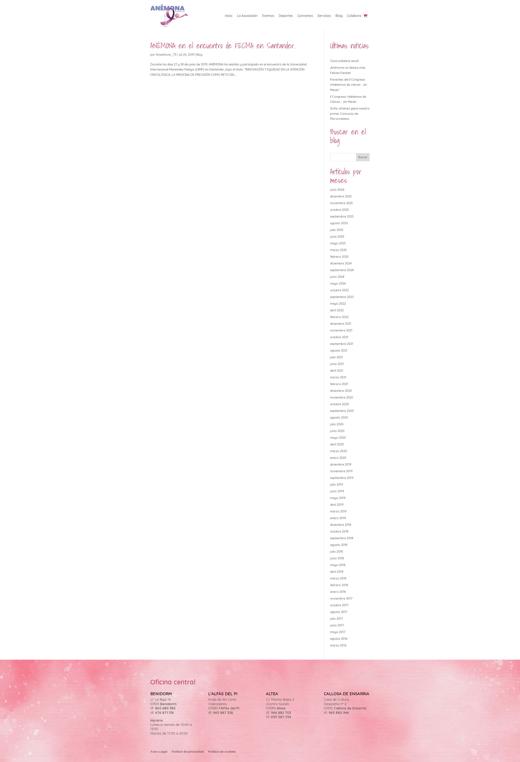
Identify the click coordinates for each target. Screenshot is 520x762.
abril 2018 (336, 572)
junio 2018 (337, 558)
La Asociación (247, 16)
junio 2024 (337, 277)
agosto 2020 (339, 417)
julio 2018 (336, 551)
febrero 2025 (339, 257)
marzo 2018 (338, 578)
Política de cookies (222, 751)
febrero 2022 (339, 317)
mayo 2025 (338, 243)
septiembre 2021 (341, 344)
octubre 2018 (339, 531)
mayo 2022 (338, 303)
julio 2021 (336, 357)
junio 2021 (337, 364)
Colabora (354, 16)
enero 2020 (338, 458)
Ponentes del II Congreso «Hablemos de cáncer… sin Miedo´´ (348, 85)
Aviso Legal (158, 751)
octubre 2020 (339, 404)
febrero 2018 (339, 585)
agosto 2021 (338, 350)
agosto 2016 (339, 639)
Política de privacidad (188, 751)
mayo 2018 (337, 565)
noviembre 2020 (341, 397)
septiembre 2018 (341, 538)
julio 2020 (336, 424)
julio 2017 (336, 618)
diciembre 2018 (340, 525)
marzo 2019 (338, 511)
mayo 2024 (338, 283)
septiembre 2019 (341, 478)
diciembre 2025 (341, 196)
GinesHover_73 (166, 54)
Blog (338, 16)
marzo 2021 (338, 377)
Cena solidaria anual (344, 61)
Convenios (305, 16)
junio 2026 (337, 190)
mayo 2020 (338, 437)
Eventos (268, 16)
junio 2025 (337, 236)
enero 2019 (338, 518)
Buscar (362, 157)
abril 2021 (336, 370)
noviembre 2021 (341, 330)
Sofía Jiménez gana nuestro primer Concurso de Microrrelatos (349, 113)
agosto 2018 (338, 545)
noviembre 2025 (341, 203)
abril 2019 (336, 505)
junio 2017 (337, 625)
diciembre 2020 (341, 391)
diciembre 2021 (340, 324)
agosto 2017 (338, 612)
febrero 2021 (339, 384)
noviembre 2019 (341, 471)
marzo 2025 (338, 250)
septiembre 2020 (342, 411)
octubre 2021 (339, 337)
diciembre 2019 (340, 464)
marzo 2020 (338, 451)
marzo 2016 (338, 645)
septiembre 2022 (342, 297)
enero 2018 (338, 592)
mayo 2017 (337, 632)
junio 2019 (337, 491)
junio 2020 (337, 431)
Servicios (324, 16)
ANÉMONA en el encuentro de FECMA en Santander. (222, 46)
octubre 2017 (339, 605)
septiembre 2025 (342, 216)
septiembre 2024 (342, 270)
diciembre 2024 (341, 263)
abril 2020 (337, 444)
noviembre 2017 (341, 598)
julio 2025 (336, 230)
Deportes (286, 16)
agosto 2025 (339, 223)
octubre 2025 (339, 210)
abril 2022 (337, 310)
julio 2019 (336, 484)
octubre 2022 (339, 290)
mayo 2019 (338, 498)
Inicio (228, 16)
